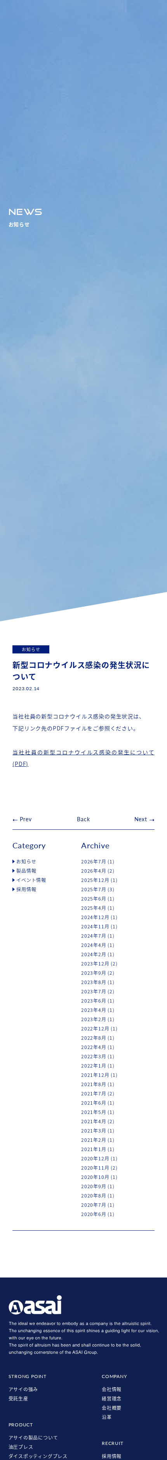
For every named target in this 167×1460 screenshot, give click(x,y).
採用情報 (26, 889)
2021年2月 (93, 1139)
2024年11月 (95, 926)
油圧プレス (21, 1446)
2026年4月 (93, 870)
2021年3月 (93, 1130)
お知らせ (26, 861)
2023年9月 (93, 972)
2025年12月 (95, 880)
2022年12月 (95, 1028)
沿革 (107, 1417)
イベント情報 (31, 880)
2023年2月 (93, 1019)
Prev (25, 819)
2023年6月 (93, 1000)
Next (140, 819)
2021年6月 (93, 1102)
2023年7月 (93, 991)
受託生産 (18, 1398)
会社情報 (112, 1389)
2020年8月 (93, 1195)
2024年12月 (95, 917)
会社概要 (112, 1407)
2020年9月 (93, 1186)
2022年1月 (93, 1065)
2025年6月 (93, 898)
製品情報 (26, 870)
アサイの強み (23, 1389)
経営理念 (112, 1398)
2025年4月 (93, 907)
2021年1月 (93, 1149)
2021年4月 (93, 1121)
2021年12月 (95, 1074)
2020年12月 (95, 1158)
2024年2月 (93, 954)
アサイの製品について (33, 1437)
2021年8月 (93, 1084)
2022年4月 (93, 1047)
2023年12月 (95, 963)
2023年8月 (93, 982)
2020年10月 (95, 1176)
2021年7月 (93, 1093)
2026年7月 (93, 861)
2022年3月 (93, 1056)
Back (83, 819)
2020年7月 (93, 1204)
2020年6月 (93, 1214)
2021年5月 (93, 1112)
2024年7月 (93, 935)
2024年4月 (93, 944)
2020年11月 (95, 1167)
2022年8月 (93, 1037)
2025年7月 (93, 889)
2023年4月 (93, 1009)
